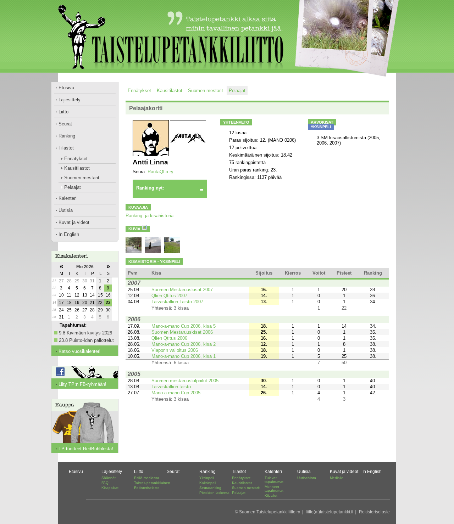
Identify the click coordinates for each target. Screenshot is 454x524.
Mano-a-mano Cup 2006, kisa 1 (183, 356)
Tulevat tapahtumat (274, 480)
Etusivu (66, 87)
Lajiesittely (70, 99)
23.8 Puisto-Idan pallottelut (86, 340)
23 (108, 302)
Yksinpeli (206, 478)
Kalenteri (68, 198)
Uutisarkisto (306, 478)
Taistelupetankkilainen (152, 483)
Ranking (67, 136)
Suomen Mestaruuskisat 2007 (182, 289)
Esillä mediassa (146, 478)
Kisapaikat (109, 488)
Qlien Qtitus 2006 (169, 338)
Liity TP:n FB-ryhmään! (82, 384)
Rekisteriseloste (147, 488)
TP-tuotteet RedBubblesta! (86, 448)
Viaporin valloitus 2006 (174, 350)
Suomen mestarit (81, 177)
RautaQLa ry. (161, 171)
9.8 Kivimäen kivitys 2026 (85, 333)
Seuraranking (210, 488)
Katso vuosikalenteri (79, 351)
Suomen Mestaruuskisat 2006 (182, 332)
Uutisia (66, 210)
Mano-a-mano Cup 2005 (175, 392)
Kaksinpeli (207, 483)
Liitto (63, 111)
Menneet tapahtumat (274, 488)
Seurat (65, 123)
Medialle (336, 478)
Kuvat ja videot (74, 222)
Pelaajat (72, 187)
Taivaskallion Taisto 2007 (177, 301)
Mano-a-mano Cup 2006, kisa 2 (183, 344)
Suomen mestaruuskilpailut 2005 (184, 380)
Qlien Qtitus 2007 (169, 295)
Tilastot (66, 148)
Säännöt (108, 478)
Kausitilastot (77, 168)
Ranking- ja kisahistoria (149, 215)
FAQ (105, 483)
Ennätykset (76, 158)
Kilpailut (271, 495)
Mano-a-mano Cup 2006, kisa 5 (183, 326)
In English (69, 234)
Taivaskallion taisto (171, 386)
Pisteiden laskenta (214, 493)
